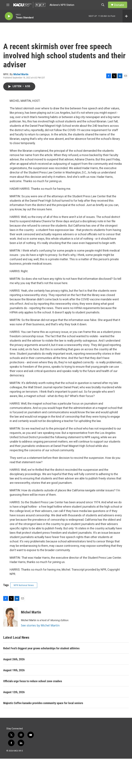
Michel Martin (20, 74)
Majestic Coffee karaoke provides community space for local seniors (43, 703)
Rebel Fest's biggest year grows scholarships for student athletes (41, 648)
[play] (8, 16)
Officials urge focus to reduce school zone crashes (32, 681)
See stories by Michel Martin (40, 625)
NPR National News (24, 585)
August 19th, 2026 (14, 670)
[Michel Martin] (10, 617)
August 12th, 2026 (14, 692)
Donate (119, 5)
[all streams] (127, 16)
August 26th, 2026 (14, 659)
